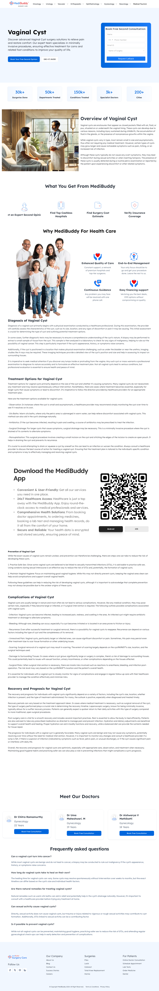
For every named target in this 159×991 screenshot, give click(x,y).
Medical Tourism (140, 4)
